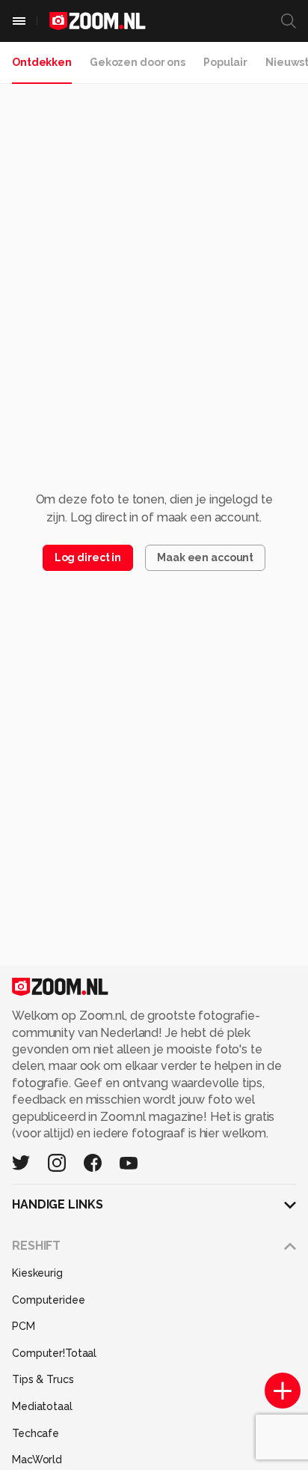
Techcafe (35, 1433)
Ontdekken (42, 62)
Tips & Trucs (43, 1379)
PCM (23, 1326)
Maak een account (205, 557)
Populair (225, 62)
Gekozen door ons (137, 62)
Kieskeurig (37, 1273)
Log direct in (88, 557)
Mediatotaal (42, 1406)
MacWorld (37, 1460)
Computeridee (48, 1300)
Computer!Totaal (54, 1353)
